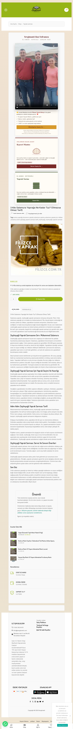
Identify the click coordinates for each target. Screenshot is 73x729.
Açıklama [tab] (15, 309)
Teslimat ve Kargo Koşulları (42, 626)
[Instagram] (35, 701)
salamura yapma (39, 217)
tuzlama (13, 219)
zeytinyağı (42, 219)
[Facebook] (30, 701)
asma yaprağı (18, 217)
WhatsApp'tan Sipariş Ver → (36, 127)
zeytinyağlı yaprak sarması (54, 219)
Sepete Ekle (41, 299)
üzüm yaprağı (20, 219)
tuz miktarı (59, 217)
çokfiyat (32, 721)
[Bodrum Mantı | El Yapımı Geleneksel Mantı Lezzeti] (13, 551)
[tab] (15, 309)
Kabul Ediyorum (62, 725)
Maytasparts (45, 721)
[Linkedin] (37, 701)
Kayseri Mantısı (24, 721)
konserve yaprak (28, 217)
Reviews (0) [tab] (26, 309)
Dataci (38, 721)
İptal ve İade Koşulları (43, 630)
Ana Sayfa (13, 24)
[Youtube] (40, 701)
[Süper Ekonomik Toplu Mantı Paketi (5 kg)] (13, 535)
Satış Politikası (41, 622)
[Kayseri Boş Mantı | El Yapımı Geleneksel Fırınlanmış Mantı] (13, 559)
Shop (19, 24)
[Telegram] (42, 701)
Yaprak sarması (27, 24)
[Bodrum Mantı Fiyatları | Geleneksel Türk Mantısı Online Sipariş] (13, 543)
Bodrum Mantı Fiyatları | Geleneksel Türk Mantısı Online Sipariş (36, 541)
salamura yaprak (50, 217)
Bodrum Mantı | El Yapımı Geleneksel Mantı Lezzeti (33, 549)
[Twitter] (32, 701)
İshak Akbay (40, 112)
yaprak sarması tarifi (31, 219)
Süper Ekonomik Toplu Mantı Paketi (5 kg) (30, 533)
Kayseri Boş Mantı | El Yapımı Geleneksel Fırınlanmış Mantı (34, 557)
